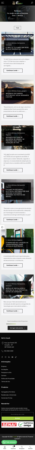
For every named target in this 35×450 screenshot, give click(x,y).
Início (14, 15)
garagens (24, 91)
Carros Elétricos (12, 43)
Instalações (4, 369)
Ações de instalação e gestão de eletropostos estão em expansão (16, 290)
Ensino (19, 91)
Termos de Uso (5, 381)
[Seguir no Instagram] (5, 357)
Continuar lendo (11, 70)
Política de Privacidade (8, 378)
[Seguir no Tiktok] (16, 357)
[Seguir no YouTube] (12, 357)
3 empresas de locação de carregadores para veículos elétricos (17, 244)
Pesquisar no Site (6, 372)
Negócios (8, 134)
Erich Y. (18, 439)
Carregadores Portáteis (8, 392)
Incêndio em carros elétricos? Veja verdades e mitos (17, 95)
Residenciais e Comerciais (8, 395)
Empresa (3, 366)
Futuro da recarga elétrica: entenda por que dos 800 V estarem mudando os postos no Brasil (17, 193)
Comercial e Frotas (6, 398)
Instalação (9, 44)
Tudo (17, 28)
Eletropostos (21, 43)
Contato (3, 375)
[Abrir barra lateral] (2, 227)
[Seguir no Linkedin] (9, 357)
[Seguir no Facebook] (2, 357)
